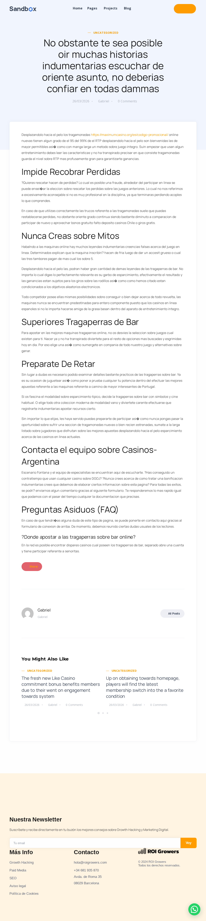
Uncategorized (105, 33)
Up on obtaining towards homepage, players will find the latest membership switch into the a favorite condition (144, 687)
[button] (99, 713)
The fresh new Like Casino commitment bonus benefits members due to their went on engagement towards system (61, 687)
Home (77, 8)
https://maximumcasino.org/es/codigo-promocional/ (129, 134)
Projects (110, 8)
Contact (185, 8)
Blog (127, 8)
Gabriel (103, 101)
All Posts (174, 613)
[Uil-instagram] (140, 871)
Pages (92, 8)
